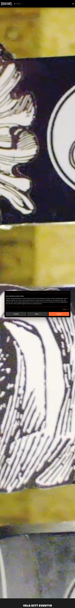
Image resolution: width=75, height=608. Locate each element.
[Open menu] (73, 3)
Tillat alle (59, 314)
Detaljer (65, 309)
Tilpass (37, 314)
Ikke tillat (16, 314)
